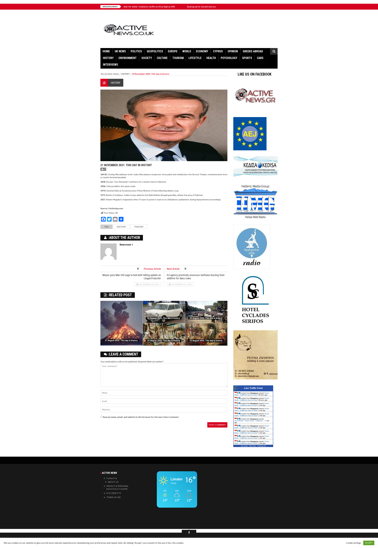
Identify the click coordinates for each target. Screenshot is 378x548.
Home (106, 51)
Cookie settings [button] (353, 543)
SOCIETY (146, 58)
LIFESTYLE (195, 58)
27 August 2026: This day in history (121, 340)
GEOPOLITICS (155, 51)
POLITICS (136, 51)
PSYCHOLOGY (229, 58)
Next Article (173, 268)
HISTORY (108, 58)
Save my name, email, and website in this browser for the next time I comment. (141, 417)
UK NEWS (120, 51)
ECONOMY (202, 51)
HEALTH (211, 58)
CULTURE (162, 58)
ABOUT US (113, 482)
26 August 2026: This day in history (163, 318)
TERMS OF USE (113, 497)
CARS (260, 58)
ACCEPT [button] (369, 543)
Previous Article (152, 268)
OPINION (233, 51)
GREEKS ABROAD (253, 51)
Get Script (244, 446)
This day (139, 226)
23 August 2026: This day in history (206, 340)
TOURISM (178, 58)
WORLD (186, 51)
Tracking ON (261, 446)
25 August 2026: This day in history (206, 318)
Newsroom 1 (126, 244)
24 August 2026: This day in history (163, 340)
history (121, 226)
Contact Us (111, 478)
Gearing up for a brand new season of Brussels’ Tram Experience (193, 6)
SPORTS (247, 58)
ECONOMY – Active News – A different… (249, 421)
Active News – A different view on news (251, 394)
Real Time (252, 446)
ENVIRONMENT (128, 58)
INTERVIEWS (110, 64)
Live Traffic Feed (253, 388)
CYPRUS (218, 51)
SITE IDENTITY (113, 493)
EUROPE (172, 51)
